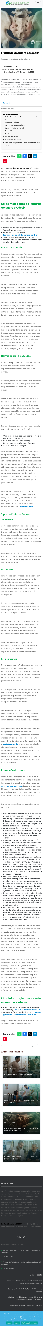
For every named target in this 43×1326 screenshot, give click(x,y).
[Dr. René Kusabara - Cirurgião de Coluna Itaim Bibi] (18, 3)
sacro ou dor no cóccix (11, 786)
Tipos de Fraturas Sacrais (14, 128)
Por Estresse (9, 134)
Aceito (9, 1323)
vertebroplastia (10, 744)
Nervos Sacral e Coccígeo (15, 125)
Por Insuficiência (11, 137)
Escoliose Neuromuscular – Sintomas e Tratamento (25, 1305)
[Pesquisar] (37, 1045)
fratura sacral (26, 506)
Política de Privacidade (29, 1323)
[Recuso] (41, 1319)
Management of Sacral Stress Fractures (22, 1013)
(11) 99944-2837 (8, 1256)
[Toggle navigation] (38, 3)
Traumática (9, 131)
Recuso (16, 1323)
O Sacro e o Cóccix (12, 122)
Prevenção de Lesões (13, 140)
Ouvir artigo (7, 103)
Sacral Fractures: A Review (27, 1010)
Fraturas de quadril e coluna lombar (20, 235)
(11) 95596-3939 (8, 1268)
